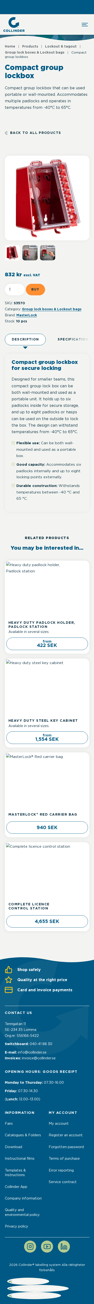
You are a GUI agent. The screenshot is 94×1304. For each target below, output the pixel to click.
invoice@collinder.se (39, 1058)
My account (59, 1123)
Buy (35, 289)
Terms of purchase (64, 1158)
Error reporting (61, 1170)
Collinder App (16, 1187)
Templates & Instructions (15, 1172)
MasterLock (26, 315)
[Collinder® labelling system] (14, 24)
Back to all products (35, 133)
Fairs (9, 1123)
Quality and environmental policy (22, 1212)
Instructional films (19, 1158)
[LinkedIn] (63, 1247)
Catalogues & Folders (23, 1135)
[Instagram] (30, 1247)
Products (30, 46)
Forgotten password (66, 1147)
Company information (23, 1198)
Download (13, 1147)
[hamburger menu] (85, 24)
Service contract (63, 1182)
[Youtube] (47, 1247)
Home (10, 46)
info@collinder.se (32, 1052)
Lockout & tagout (61, 46)
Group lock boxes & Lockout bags (34, 52)
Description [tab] (25, 339)
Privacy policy (16, 1226)
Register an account (66, 1135)
